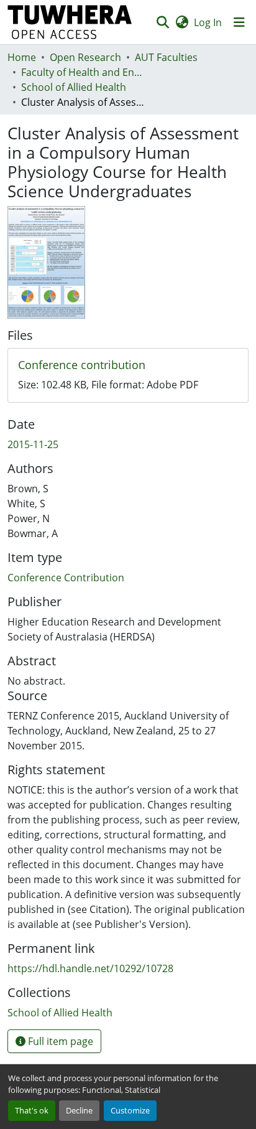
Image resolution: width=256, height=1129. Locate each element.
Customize (130, 1110)
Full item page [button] (59, 1041)
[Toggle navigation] (239, 22)
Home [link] (21, 57)
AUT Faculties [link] (166, 57)
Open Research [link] (85, 57)
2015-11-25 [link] (32, 444)
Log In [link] (208, 22)
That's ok (31, 1110)
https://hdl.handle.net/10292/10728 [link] (90, 968)
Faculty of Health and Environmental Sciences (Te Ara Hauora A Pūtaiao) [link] (83, 72)
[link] (128, 365)
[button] (69, 22)
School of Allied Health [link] (73, 87)
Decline (79, 1110)
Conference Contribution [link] (65, 577)
